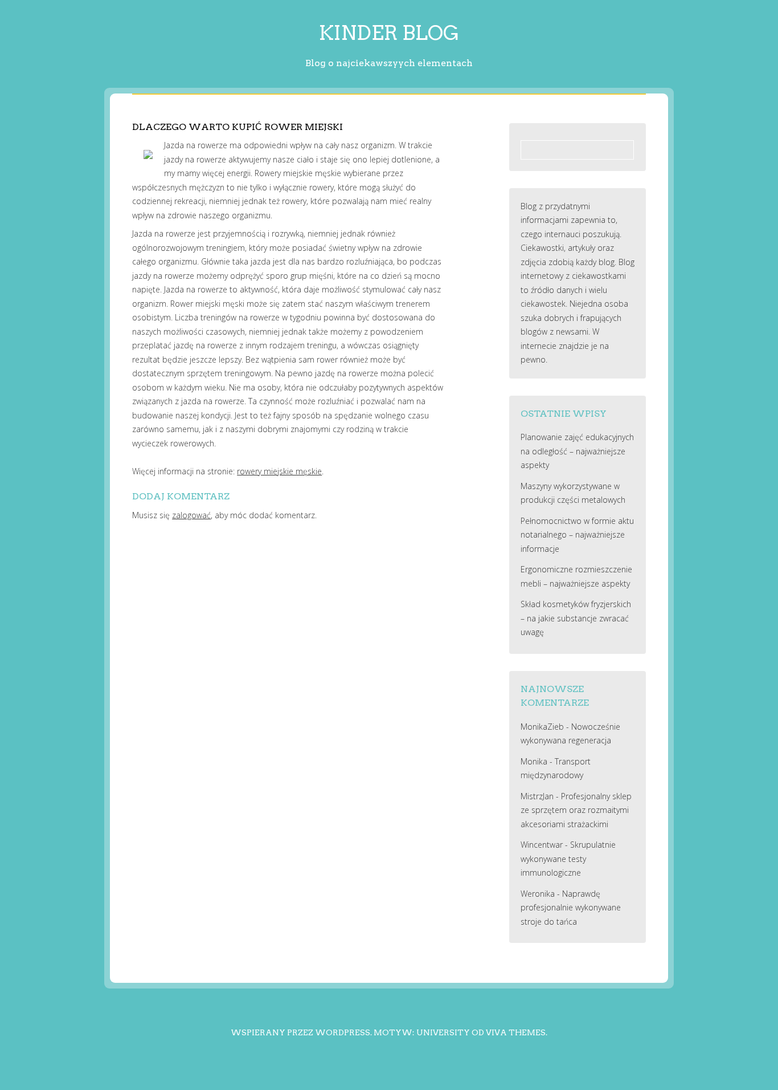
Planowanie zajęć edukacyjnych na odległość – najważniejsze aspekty (577, 451)
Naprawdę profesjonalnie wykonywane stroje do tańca (571, 907)
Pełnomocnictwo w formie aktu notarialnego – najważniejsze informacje (577, 534)
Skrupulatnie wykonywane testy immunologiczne (568, 858)
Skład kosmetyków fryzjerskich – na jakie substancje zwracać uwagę (576, 618)
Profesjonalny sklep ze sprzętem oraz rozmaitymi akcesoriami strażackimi (576, 810)
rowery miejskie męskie (279, 471)
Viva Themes (516, 1032)
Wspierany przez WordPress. (301, 1032)
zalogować (191, 515)
